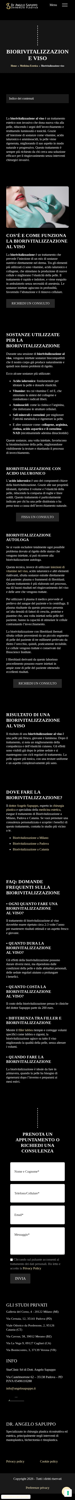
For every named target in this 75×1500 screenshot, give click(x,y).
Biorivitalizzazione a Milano (30, 837)
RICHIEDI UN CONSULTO (31, 303)
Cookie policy (49, 1461)
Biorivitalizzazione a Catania (31, 849)
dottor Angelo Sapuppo (23, 805)
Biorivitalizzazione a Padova (31, 843)
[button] (20, 1279)
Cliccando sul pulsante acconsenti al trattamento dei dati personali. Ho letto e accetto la (35, 1264)
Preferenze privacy (37, 1487)
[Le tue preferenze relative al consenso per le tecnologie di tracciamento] (68, 1493)
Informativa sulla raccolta (15, 1497)
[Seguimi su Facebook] (54, 14)
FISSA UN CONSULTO (37, 517)
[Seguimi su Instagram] (46, 14)
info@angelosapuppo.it (21, 1388)
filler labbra (25, 1030)
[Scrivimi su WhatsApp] (63, 14)
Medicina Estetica (29, 65)
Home (14, 65)
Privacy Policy (32, 1268)
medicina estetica (49, 809)
